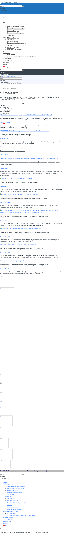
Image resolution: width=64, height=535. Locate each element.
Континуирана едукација (9, 88)
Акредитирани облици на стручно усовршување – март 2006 (24, 216)
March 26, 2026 (5, 202)
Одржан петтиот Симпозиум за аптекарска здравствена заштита (25, 232)
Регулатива (10, 35)
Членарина (10, 39)
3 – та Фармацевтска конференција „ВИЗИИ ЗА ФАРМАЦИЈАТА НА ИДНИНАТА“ (31, 119)
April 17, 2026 (4, 168)
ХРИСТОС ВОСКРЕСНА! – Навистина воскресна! (19, 182)
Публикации (6, 113)
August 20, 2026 (5, 123)
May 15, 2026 (4, 155)
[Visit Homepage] (7, 4)
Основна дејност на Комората (16, 27)
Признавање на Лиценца (14, 83)
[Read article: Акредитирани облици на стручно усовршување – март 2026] (32, 261)
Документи (10, 108)
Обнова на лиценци (13, 48)
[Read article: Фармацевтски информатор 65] (32, 147)
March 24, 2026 (5, 220)
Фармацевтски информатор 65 (12, 151)
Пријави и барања (12, 63)
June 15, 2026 (4, 139)
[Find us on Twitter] (0, 529)
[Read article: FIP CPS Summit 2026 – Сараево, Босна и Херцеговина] (32, 245)
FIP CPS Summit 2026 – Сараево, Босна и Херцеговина (21, 249)
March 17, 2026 (5, 236)
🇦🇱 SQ (4, 66)
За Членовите (6, 37)
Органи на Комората (13, 38)
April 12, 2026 (4, 186)
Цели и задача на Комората (15, 29)
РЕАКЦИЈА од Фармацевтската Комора (15, 135)
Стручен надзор (7, 58)
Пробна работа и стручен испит (16, 68)
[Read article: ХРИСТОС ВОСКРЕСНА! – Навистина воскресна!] (32, 178)
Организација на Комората (15, 33)
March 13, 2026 (5, 268)
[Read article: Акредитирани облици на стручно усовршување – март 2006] (32, 212)
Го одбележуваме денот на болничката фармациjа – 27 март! (24, 198)
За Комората (6, 23)
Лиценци (9, 73)
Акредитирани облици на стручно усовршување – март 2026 (24, 265)
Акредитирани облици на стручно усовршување (21, 56)
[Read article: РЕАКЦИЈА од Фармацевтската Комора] (32, 131)
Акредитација (11, 54)
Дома (4, 18)
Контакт (5, 64)
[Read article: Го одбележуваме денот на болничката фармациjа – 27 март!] (32, 194)
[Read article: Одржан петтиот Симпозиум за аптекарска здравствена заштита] (32, 229)
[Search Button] (23, 6)
